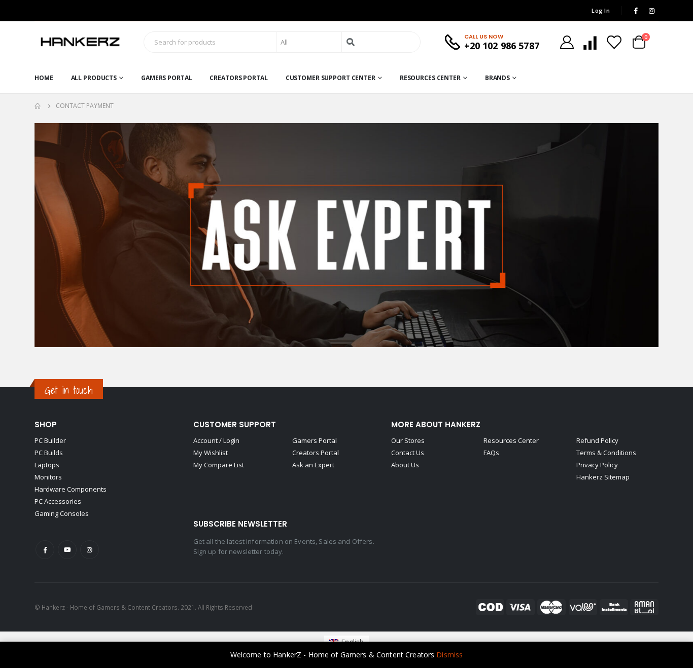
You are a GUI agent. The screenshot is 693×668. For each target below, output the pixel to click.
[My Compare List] (590, 42)
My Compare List (218, 464)
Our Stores (408, 440)
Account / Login (216, 440)
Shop (45, 424)
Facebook (45, 549)
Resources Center (430, 77)
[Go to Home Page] (38, 106)
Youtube (67, 549)
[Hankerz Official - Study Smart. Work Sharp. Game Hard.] (80, 42)
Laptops (46, 464)
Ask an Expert (313, 464)
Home (43, 77)
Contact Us (407, 452)
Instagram (89, 549)
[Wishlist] (614, 42)
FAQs (491, 452)
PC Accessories (57, 501)
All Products (94, 77)
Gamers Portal (166, 77)
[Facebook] (635, 10)
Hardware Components (70, 489)
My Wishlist (210, 452)
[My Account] (567, 42)
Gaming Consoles (61, 513)
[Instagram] (651, 10)
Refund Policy (597, 440)
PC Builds (48, 452)
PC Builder (50, 440)
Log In (601, 10)
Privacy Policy (597, 464)
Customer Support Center (330, 77)
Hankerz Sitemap (603, 476)
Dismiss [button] (449, 654)
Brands (497, 77)
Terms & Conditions (606, 452)
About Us (405, 464)
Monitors (48, 476)
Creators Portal (238, 77)
